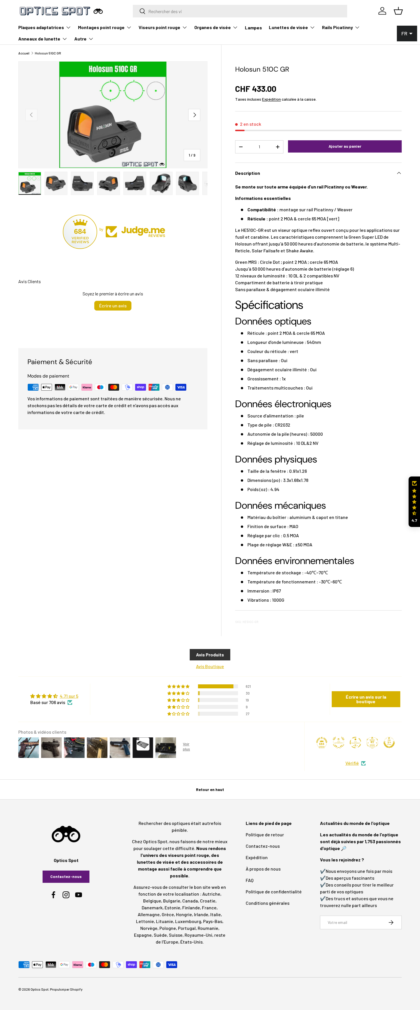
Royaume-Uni (198, 935)
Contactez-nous (66, 876)
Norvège (148, 928)
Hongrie (184, 914)
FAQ (249, 880)
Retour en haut (210, 789)
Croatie (207, 900)
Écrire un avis (113, 305)
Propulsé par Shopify (66, 989)
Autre (80, 38)
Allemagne (149, 914)
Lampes (253, 27)
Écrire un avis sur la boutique (366, 699)
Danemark (152, 907)
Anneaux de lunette (39, 38)
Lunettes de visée (288, 27)
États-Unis (191, 941)
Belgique (152, 900)
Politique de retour (265, 834)
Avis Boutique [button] (210, 666)
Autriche (211, 894)
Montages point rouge (101, 27)
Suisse (176, 935)
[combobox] (240, 11)
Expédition (271, 99)
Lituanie (164, 921)
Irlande (201, 914)
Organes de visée (212, 27)
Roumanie (208, 928)
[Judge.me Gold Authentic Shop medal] (338, 742)
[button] (414, 501)
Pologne (167, 928)
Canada (190, 900)
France (209, 907)
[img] (54, 696)
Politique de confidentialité (274, 891)
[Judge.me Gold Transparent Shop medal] (355, 742)
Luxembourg (188, 921)
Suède (160, 935)
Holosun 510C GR (48, 53)
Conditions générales (267, 903)
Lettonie (145, 921)
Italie (215, 914)
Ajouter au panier (345, 146)
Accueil (23, 53)
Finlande (191, 907)
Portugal (187, 928)
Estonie (172, 907)
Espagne (143, 935)
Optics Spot (40, 989)
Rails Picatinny (337, 27)
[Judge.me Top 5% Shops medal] (389, 742)
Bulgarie (171, 900)
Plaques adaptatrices (41, 27)
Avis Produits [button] (210, 654)
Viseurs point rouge (159, 27)
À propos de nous (263, 868)
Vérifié (352, 763)
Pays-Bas (212, 921)
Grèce (168, 914)
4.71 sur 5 (69, 696)
